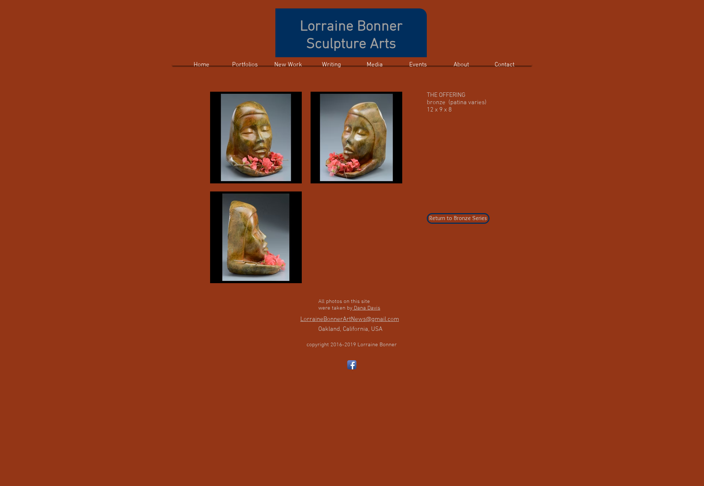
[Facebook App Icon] (351, 364)
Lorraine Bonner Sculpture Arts (351, 35)
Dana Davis (366, 308)
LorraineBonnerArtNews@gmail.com (349, 319)
